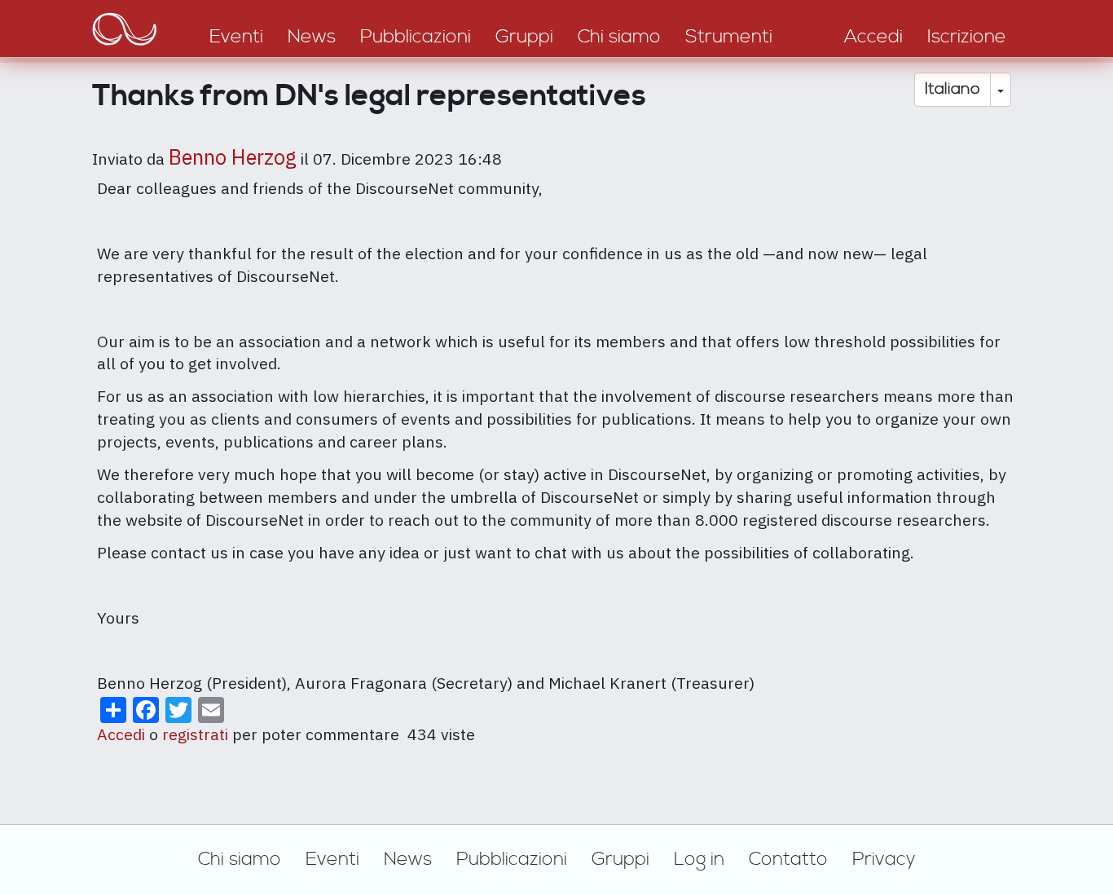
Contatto (788, 859)
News (408, 859)
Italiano (952, 89)
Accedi (121, 734)
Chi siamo (239, 859)
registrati (195, 734)
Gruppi (620, 859)
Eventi (332, 859)
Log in (699, 859)
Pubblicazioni (511, 859)
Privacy (884, 859)
